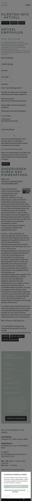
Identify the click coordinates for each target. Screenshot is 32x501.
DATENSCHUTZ (7, 496)
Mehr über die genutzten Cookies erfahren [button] (15, 491)
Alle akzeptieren (16, 486)
